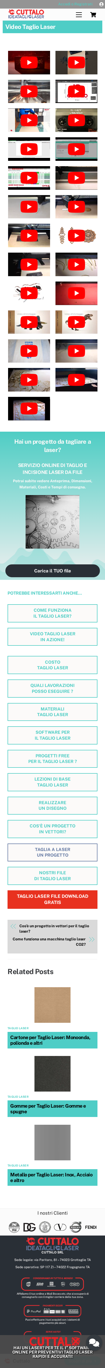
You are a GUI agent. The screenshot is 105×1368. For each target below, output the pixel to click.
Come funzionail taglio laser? (52, 613)
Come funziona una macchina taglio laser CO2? (49, 942)
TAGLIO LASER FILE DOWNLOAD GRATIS (52, 899)
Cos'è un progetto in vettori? (52, 828)
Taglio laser (18, 1028)
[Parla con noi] (94, 1343)
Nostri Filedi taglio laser (52, 875)
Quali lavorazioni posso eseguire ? (52, 688)
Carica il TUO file (52, 570)
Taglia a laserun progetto (52, 852)
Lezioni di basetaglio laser (52, 782)
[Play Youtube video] (29, 62)
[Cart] (93, 14)
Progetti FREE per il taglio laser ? (52, 758)
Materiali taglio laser (52, 711)
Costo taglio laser (52, 665)
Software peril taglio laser (53, 735)
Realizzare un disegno (52, 805)
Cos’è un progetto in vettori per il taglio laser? (54, 928)
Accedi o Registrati (75, 4)
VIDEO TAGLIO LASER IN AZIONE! (52, 636)
